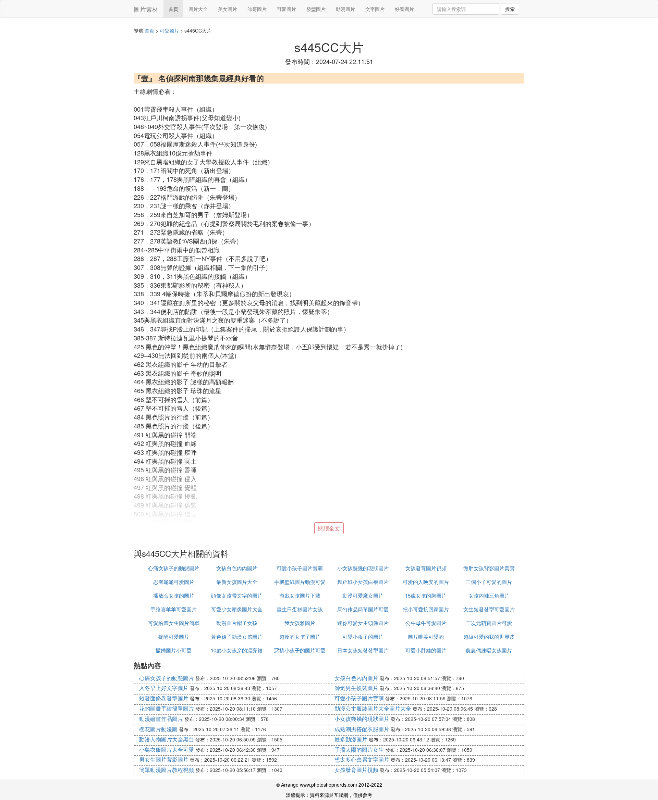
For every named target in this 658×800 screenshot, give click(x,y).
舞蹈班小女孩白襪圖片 (363, 581)
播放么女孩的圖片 (173, 595)
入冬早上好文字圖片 (163, 688)
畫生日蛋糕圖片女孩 (300, 609)
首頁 (173, 8)
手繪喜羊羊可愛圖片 (173, 609)
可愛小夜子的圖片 (362, 636)
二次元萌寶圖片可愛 (489, 622)
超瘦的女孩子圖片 (299, 636)
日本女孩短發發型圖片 (363, 650)
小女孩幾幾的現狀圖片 (363, 568)
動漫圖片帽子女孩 (236, 622)
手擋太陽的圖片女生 (359, 749)
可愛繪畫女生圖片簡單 (173, 622)
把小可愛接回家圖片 (426, 609)
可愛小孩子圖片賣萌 (300, 568)
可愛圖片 (286, 8)
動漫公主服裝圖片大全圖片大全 (372, 708)
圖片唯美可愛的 (426, 636)
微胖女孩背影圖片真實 (489, 568)
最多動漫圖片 (350, 739)
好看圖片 (404, 8)
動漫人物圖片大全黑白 (166, 739)
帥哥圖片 (257, 8)
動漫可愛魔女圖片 (362, 595)
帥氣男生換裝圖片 (356, 688)
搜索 (510, 8)
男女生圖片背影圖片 (163, 759)
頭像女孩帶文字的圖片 (237, 595)
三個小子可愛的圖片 (489, 581)
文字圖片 (375, 8)
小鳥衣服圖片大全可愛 (166, 749)
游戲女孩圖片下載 (299, 595)
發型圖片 (316, 8)
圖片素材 (146, 8)
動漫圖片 (345, 8)
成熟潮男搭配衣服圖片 (361, 729)
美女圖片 (227, 8)
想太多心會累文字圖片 (361, 759)
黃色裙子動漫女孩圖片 (237, 636)
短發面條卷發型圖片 (163, 698)
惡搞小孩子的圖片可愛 (300, 650)
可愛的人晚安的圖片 (426, 581)
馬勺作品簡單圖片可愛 (363, 609)
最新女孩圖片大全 (236, 581)
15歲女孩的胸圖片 (426, 595)
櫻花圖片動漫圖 (158, 729)
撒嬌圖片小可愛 (174, 650)
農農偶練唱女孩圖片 (489, 650)
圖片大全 (198, 8)
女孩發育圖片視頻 (426, 568)
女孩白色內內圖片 (236, 568)
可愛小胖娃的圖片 (426, 650)
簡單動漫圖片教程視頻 (166, 770)
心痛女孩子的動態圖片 (173, 568)
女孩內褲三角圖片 (489, 595)
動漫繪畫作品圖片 (161, 719)
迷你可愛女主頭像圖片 (363, 622)
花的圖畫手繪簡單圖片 (166, 708)
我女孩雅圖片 (299, 622)
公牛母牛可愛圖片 (426, 622)
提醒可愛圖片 (173, 636)
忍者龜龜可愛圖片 (173, 581)
